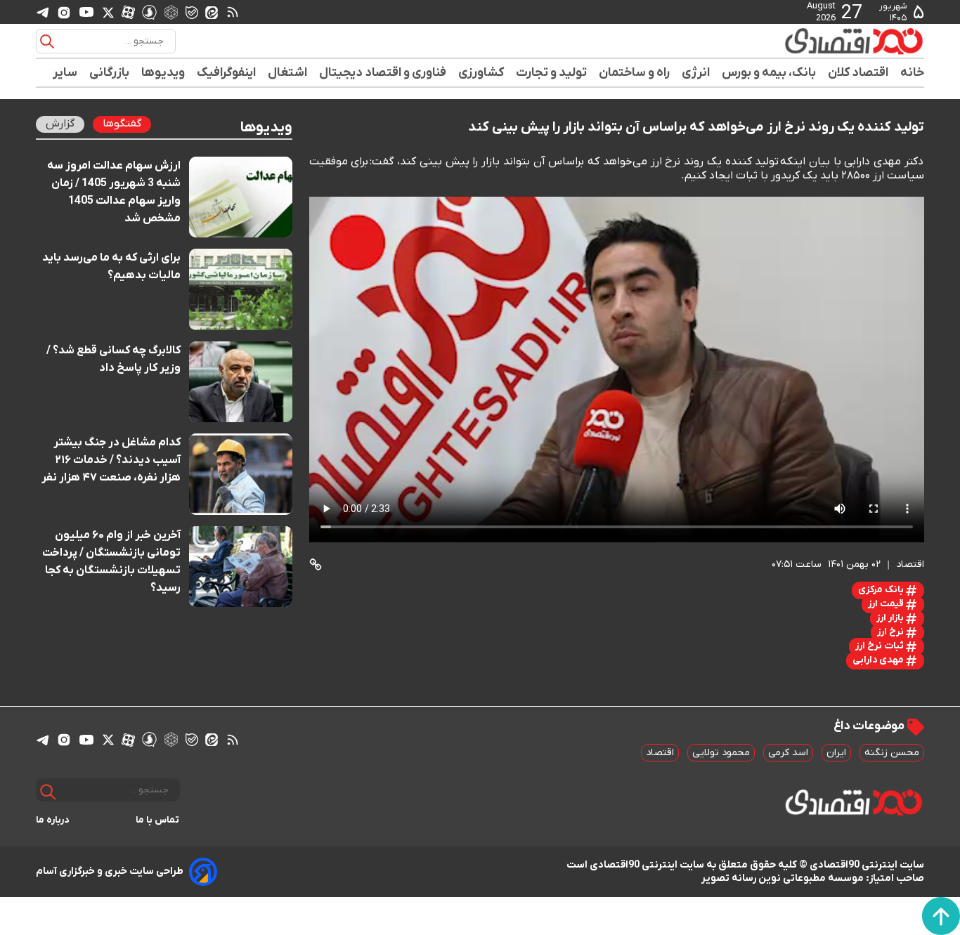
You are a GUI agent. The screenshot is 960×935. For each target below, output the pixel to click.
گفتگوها (122, 124)
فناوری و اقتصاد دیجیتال (383, 73)
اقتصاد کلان (858, 73)
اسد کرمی (788, 752)
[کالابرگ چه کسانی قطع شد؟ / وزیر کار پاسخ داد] (240, 381)
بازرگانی (109, 73)
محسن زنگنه (891, 752)
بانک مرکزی (882, 590)
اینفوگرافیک (227, 73)
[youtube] (86, 12)
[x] (108, 12)
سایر (65, 73)
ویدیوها (163, 73)
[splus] (149, 11)
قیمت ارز (887, 604)
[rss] (232, 12)
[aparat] (128, 12)
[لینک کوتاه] (315, 564)
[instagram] (64, 12)
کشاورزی (481, 73)
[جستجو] (47, 41)
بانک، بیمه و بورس (769, 73)
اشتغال (288, 73)
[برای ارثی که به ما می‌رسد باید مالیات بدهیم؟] (240, 289)
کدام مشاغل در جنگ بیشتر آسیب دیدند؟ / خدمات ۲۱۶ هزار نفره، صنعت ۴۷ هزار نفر (111, 460)
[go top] (941, 916)
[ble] (192, 12)
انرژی (696, 73)
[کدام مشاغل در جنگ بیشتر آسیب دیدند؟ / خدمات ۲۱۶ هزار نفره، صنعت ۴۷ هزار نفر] (240, 473)
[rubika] (171, 11)
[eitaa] (211, 12)
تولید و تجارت (552, 73)
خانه (912, 73)
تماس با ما (158, 820)
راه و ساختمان (634, 73)
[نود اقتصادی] (813, 41)
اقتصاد (660, 752)
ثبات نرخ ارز (880, 646)
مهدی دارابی (879, 660)
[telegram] (43, 12)
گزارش (60, 124)
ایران (836, 752)
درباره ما (53, 820)
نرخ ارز (891, 632)
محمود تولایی (721, 752)
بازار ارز (891, 618)
